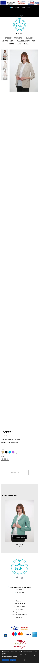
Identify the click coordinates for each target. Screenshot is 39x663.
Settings (21, 660)
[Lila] (13, 452)
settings (15, 656)
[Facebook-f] (18, 15)
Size (2, 456)
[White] (16, 452)
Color (2, 449)
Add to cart (15, 472)
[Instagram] (21, 15)
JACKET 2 (19, 544)
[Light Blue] (9, 452)
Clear (2, 462)
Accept (5, 660)
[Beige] (2, 452)
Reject (12, 660)
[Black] (6, 452)
